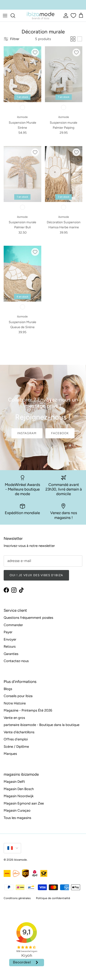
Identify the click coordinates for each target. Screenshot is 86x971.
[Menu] (5, 16)
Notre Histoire (15, 703)
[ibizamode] (40, 15)
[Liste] (79, 39)
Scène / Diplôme (16, 747)
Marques (10, 754)
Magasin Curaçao (17, 810)
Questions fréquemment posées (28, 618)
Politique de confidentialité (53, 898)
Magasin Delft (14, 782)
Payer (8, 632)
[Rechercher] (15, 16)
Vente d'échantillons (19, 732)
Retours (10, 646)
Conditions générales (17, 898)
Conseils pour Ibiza (18, 696)
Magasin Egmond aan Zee (24, 803)
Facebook (60, 433)
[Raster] (73, 39)
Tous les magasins (17, 818)
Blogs (8, 689)
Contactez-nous (16, 661)
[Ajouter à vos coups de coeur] (35, 52)
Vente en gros (14, 718)
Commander (13, 625)
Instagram (26, 433)
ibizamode (20, 859)
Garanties (11, 654)
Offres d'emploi (16, 739)
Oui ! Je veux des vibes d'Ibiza (36, 575)
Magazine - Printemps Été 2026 (28, 710)
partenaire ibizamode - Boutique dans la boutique (41, 725)
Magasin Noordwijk (18, 796)
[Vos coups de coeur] (73, 15)
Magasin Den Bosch (19, 789)
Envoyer (10, 639)
